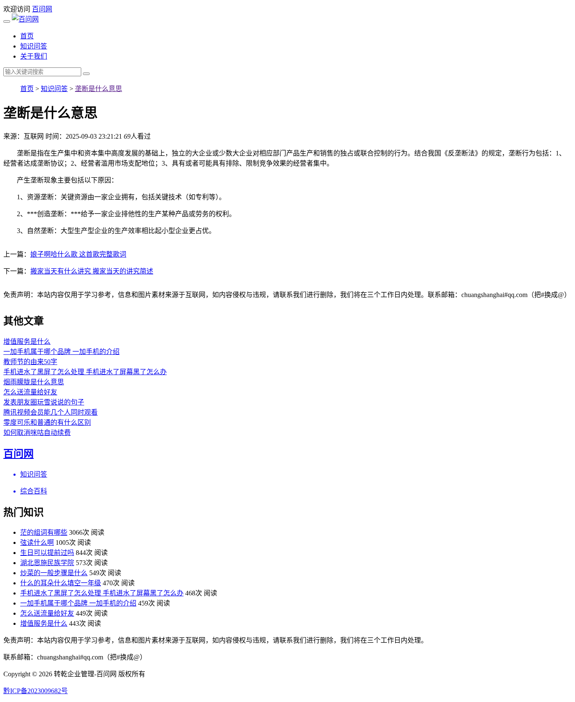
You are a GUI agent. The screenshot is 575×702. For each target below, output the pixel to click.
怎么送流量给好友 (30, 392)
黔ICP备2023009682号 (35, 690)
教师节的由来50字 (30, 361)
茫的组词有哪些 (43, 532)
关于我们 (33, 56)
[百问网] (25, 19)
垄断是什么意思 (98, 88)
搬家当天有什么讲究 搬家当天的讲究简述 (91, 271)
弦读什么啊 (37, 542)
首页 (27, 36)
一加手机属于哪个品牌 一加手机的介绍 (61, 351)
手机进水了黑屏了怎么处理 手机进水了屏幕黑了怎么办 (85, 371)
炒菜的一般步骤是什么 (54, 572)
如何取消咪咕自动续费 (37, 432)
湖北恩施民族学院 (47, 562)
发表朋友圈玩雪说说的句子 (43, 402)
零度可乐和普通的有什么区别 (47, 422)
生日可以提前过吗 (47, 552)
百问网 (42, 9)
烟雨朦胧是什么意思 (33, 382)
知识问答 (33, 46)
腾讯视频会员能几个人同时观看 (50, 412)
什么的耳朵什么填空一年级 (60, 583)
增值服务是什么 (27, 341)
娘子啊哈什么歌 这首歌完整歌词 (78, 254)
